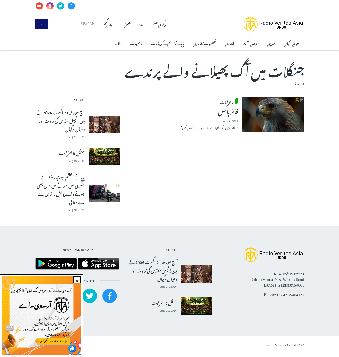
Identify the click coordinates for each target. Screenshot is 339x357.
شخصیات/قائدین (205, 42)
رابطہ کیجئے (109, 24)
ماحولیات (136, 42)
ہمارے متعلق (133, 24)
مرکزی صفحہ (159, 24)
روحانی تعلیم (251, 42)
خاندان (230, 42)
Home (299, 82)
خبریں (271, 42)
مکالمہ (118, 42)
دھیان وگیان (292, 42)
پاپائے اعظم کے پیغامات (167, 42)
